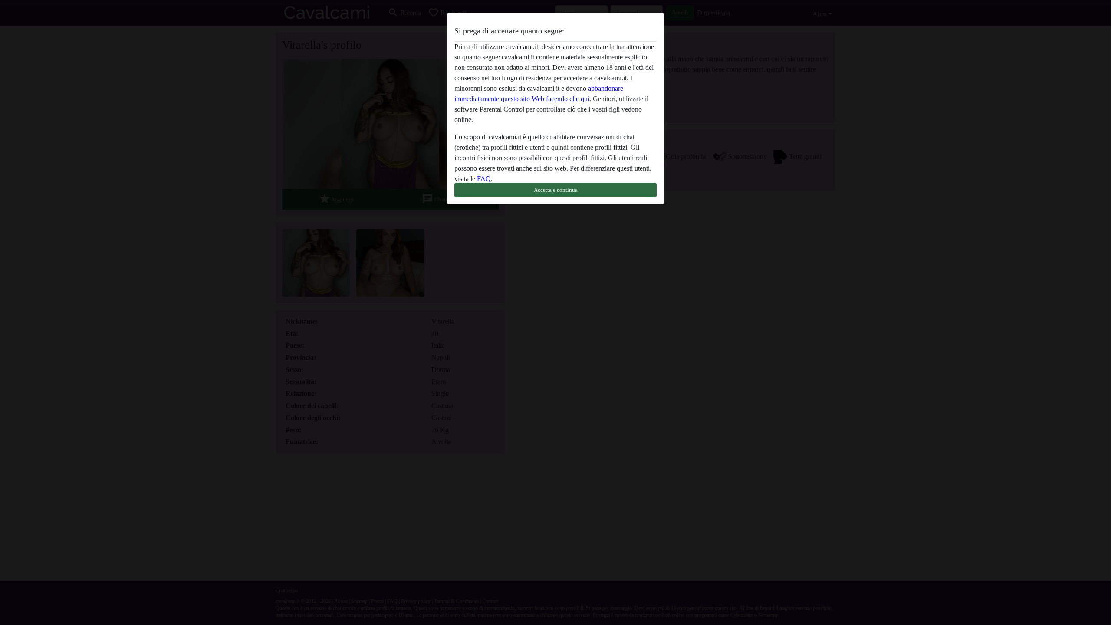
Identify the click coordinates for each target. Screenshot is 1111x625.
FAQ (484, 178)
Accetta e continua (556, 190)
